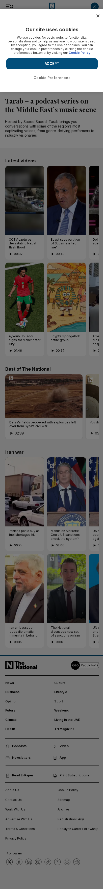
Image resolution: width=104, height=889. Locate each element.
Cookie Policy (79, 53)
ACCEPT (52, 63)
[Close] (97, 15)
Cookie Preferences (52, 77)
